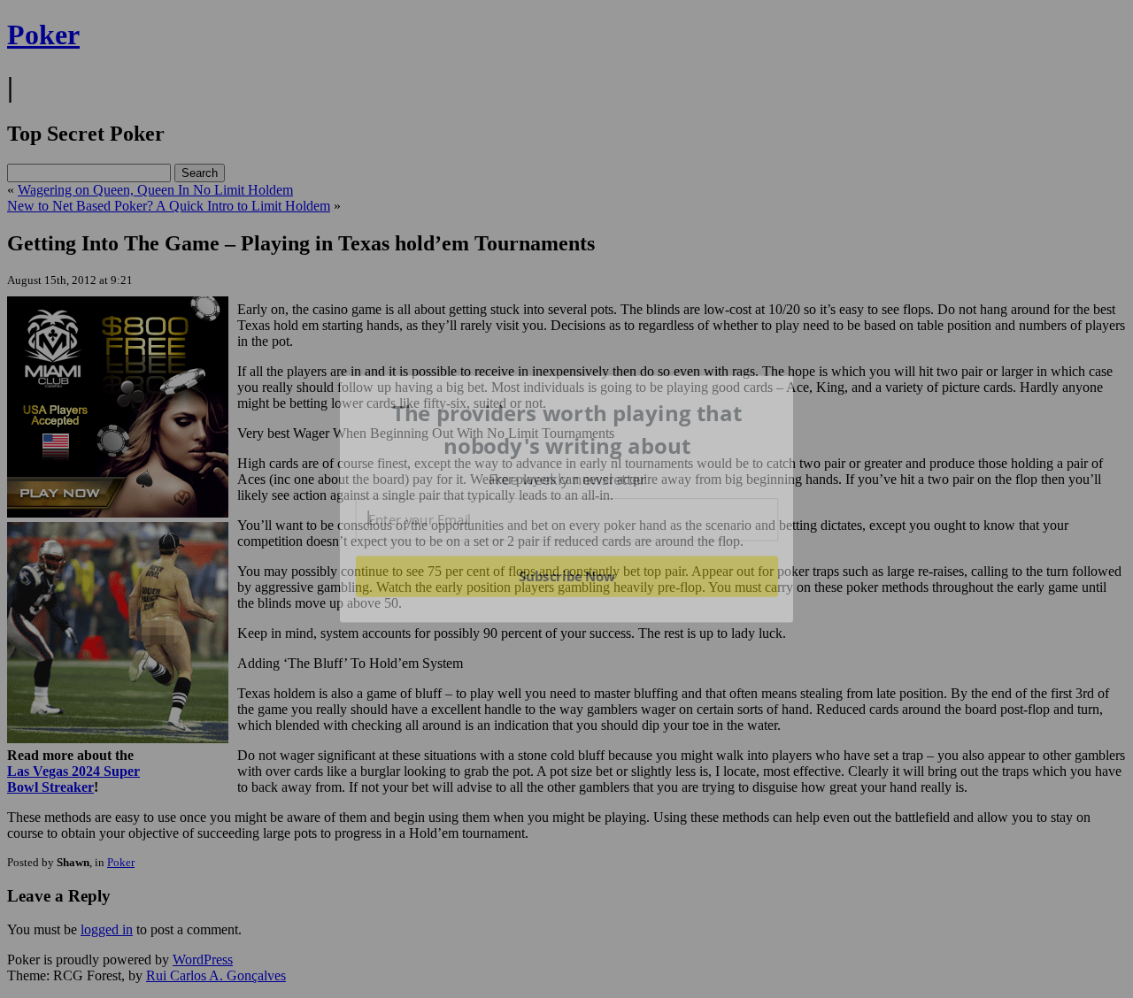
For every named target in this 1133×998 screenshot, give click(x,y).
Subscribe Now (567, 576)
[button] (567, 429)
